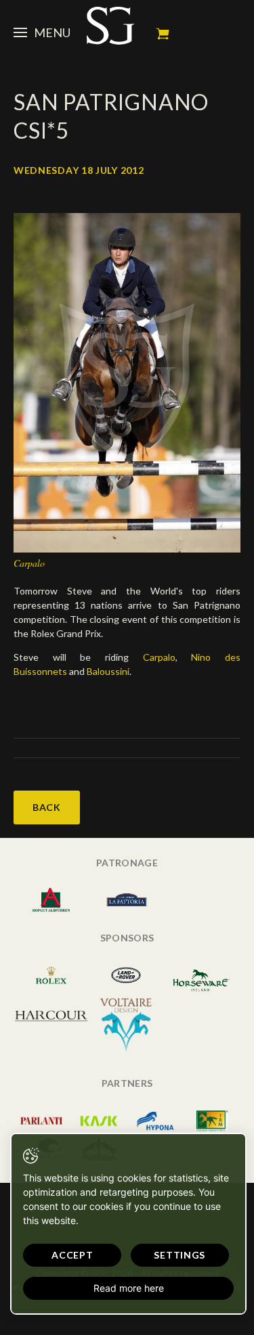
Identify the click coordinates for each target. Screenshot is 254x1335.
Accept (72, 1255)
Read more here (128, 1288)
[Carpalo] (127, 382)
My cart (162, 34)
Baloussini (108, 671)
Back (47, 807)
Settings (179, 1255)
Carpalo (159, 657)
